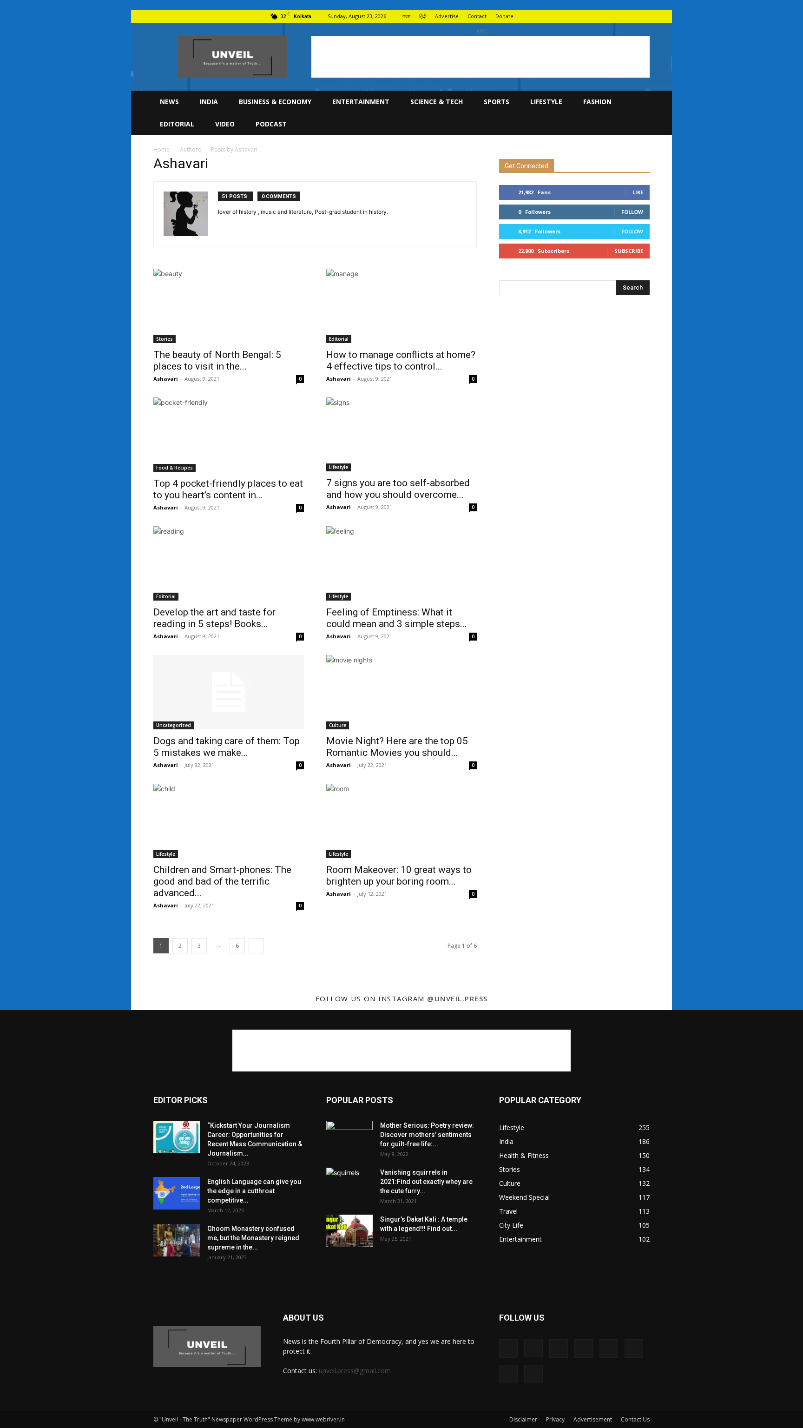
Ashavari (165, 378)
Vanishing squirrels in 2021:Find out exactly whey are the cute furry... (426, 1182)
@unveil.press (457, 998)
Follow (632, 211)
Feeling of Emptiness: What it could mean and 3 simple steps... (396, 618)
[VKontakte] (627, 16)
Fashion (597, 101)
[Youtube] (643, 16)
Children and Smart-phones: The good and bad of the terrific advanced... (222, 881)
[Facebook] (535, 16)
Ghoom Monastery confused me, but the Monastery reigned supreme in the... (253, 1238)
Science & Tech (436, 101)
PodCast (271, 123)
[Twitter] (612, 16)
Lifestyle (546, 101)
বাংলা (406, 16)
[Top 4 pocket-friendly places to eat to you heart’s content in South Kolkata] (228, 434)
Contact (477, 16)
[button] (638, 102)
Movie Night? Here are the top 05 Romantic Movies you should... (397, 746)
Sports (496, 101)
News (169, 101)
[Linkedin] (566, 16)
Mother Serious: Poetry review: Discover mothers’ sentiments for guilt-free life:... (427, 1135)
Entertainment (360, 101)
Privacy (555, 1419)
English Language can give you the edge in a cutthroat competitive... (254, 1191)
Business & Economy (275, 101)
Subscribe (628, 250)
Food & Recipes (174, 467)
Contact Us (635, 1419)
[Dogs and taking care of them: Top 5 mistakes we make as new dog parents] (228, 692)
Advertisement (592, 1419)
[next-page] (256, 945)
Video (225, 123)
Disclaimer (523, 1419)
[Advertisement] (480, 57)
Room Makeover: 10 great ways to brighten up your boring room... (399, 875)
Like (637, 192)
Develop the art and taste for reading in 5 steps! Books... (214, 618)
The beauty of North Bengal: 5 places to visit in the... (217, 360)
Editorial (177, 123)
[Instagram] (551, 16)
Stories (164, 339)
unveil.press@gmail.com (355, 1370)
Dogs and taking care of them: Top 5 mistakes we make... (226, 746)
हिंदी (422, 16)
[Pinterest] (597, 16)
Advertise (447, 16)
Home (161, 149)
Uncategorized (173, 725)
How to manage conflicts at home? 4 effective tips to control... (400, 360)
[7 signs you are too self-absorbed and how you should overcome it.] (401, 434)
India (209, 101)
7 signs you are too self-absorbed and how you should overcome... (398, 488)
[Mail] (581, 16)
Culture (337, 725)
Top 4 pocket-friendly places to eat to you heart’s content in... (228, 489)
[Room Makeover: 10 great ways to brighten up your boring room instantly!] (401, 821)
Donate (504, 16)
